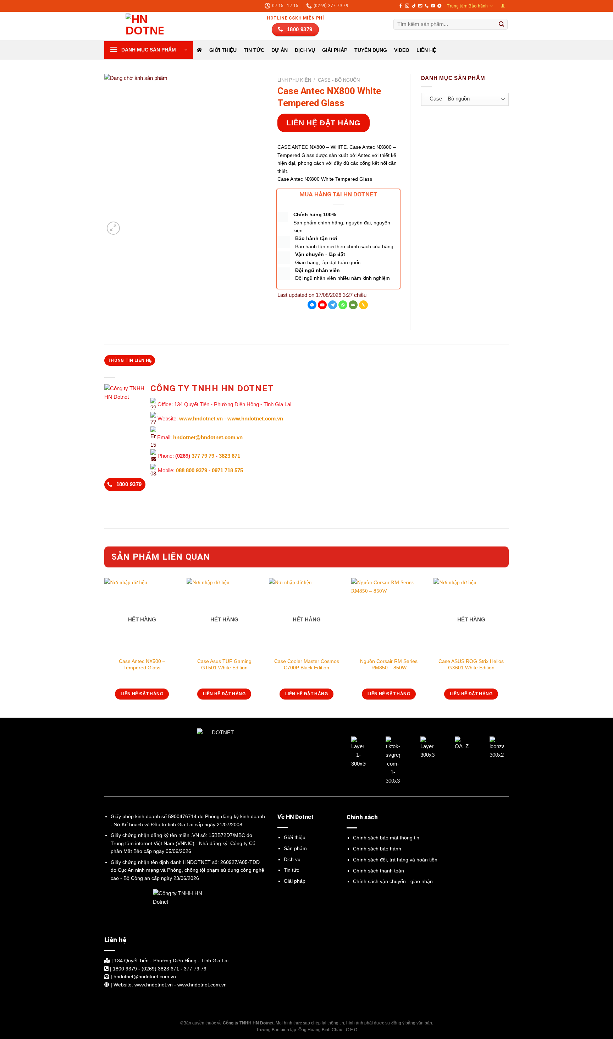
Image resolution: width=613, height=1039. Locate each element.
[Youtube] (322, 304)
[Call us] (427, 6)
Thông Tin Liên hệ (129, 360)
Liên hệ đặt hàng (323, 123)
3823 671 (229, 456)
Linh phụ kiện (294, 80)
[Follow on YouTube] (433, 6)
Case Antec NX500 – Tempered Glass (142, 664)
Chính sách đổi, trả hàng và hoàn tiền (395, 860)
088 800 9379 (191, 470)
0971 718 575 (227, 470)
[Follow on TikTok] (414, 6)
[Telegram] (332, 304)
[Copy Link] (363, 304)
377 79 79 (203, 456)
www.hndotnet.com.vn (255, 419)
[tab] (129, 360)
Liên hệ (426, 50)
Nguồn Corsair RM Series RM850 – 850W (389, 664)
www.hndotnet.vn (201, 419)
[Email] (353, 304)
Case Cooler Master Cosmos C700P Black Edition (306, 664)
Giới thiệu (223, 50)
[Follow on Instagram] (407, 6)
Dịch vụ (292, 859)
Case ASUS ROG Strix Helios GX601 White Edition (471, 664)
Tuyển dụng (370, 50)
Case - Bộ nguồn (339, 80)
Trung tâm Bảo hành (467, 6)
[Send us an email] (420, 6)
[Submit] (501, 24)
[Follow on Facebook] (401, 6)
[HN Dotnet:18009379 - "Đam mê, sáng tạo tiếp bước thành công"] (139, 26)
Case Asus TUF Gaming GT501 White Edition (224, 664)
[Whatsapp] (342, 304)
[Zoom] (113, 228)
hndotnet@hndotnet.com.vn (208, 437)
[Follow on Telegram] (439, 6)
